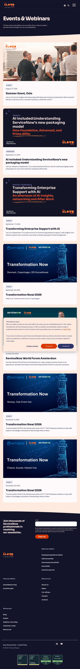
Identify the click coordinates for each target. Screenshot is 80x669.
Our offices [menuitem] (46, 592)
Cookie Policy (66, 329)
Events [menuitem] (5, 618)
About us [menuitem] (45, 585)
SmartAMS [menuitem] (46, 566)
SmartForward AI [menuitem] (48, 570)
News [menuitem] (44, 588)
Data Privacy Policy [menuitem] (9, 645)
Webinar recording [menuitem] (10, 622)
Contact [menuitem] (45, 600)
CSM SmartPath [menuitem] (48, 559)
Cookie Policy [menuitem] (22, 645)
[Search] (68, 5)
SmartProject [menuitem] (8, 588)
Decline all (65, 346)
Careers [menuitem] (45, 596)
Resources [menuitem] (7, 629)
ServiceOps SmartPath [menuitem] (50, 562)
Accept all (49, 346)
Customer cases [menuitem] (9, 626)
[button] (74, 5)
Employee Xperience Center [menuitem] (52, 555)
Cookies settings (32, 346)
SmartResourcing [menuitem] (10, 585)
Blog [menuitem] (5, 614)
